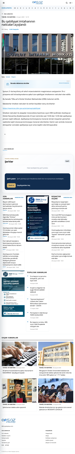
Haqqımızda (49, 433)
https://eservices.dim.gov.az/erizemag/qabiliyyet (21, 108)
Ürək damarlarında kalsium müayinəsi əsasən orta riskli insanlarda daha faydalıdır (61, 245)
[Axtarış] (67, 3)
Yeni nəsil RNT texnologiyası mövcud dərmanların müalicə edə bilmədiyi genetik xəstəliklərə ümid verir (61, 219)
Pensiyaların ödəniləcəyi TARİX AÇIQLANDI (38, 314)
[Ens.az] (37, 3)
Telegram (13, 77)
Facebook (8, 77)
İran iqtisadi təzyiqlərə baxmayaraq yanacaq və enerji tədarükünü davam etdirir (12, 244)
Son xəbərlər (5, 433)
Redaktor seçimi (6, 436)
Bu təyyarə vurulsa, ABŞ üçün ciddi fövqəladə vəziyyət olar (38, 324)
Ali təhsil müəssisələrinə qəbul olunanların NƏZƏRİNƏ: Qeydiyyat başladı (18, 372)
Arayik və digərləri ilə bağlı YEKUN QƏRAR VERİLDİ (37, 290)
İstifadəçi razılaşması (51, 438)
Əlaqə (47, 436)
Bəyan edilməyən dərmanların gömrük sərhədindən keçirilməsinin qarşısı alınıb (12, 205)
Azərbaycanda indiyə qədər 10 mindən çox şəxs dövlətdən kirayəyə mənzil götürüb (12, 231)
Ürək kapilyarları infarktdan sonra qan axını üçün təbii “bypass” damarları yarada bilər (61, 233)
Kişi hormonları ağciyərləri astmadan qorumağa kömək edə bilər (61, 256)
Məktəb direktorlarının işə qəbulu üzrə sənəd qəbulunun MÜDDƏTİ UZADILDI (55, 408)
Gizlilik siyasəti (49, 440)
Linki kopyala (14, 29)
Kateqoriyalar (5, 438)
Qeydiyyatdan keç (23, 185)
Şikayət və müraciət (51, 442)
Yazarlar (4, 440)
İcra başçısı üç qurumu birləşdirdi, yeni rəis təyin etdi (38, 278)
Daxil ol (11, 185)
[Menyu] (4, 3)
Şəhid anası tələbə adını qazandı (14, 407)
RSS (3, 445)
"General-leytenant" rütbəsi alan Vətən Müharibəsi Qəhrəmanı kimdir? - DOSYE (38, 302)
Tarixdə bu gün (6, 442)
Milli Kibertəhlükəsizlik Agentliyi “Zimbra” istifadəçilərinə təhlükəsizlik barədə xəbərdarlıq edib (12, 218)
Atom (7, 445)
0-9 (15, 8)
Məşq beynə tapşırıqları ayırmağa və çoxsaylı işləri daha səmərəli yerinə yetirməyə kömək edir (60, 205)
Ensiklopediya (7, 8)
